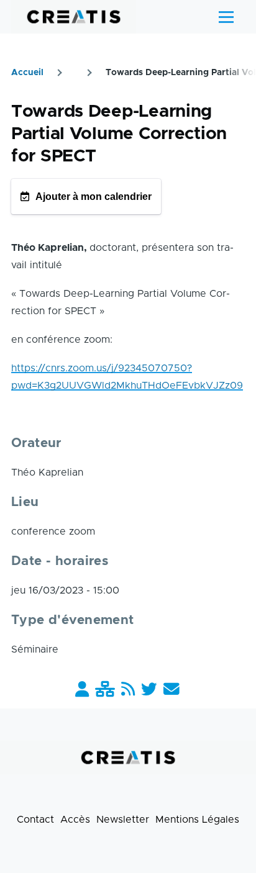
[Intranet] (105, 690)
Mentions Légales (197, 820)
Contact (35, 820)
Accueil (27, 72)
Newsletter (122, 820)
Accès (75, 820)
